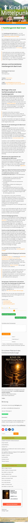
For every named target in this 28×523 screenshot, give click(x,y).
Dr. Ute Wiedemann (12, 476)
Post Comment (6, 334)
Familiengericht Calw (20, 317)
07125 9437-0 (9, 78)
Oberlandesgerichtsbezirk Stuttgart (11, 36)
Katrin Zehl (10, 472)
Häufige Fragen (5, 510)
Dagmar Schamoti (6, 455)
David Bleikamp (5, 444)
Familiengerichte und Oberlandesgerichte (10, 308)
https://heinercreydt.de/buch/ (8, 395)
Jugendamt (23, 165)
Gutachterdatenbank (7, 302)
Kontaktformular (19, 422)
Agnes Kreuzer (8, 468)
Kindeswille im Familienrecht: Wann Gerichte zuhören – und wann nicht (14, 449)
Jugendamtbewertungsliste (9, 304)
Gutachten (4, 220)
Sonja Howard (5, 442)
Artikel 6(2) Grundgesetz (7, 256)
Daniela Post (4, 446)
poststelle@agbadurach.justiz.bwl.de (13, 82)
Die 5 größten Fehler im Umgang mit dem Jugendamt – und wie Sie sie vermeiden (14, 452)
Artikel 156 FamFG (14, 265)
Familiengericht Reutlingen (9, 314)
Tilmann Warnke (5, 461)
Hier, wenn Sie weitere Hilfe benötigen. (15, 290)
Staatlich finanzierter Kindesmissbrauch (10, 440)
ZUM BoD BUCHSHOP (11, 504)
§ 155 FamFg (19, 47)
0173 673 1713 (5, 414)
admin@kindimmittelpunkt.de (13, 408)
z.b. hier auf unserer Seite (18, 138)
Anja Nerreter (8, 480)
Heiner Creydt (5, 307)
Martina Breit (8, 474)
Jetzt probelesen (14, 498)
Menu (14, 23)
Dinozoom (7, 520)
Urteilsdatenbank (6, 301)
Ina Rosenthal (5, 457)
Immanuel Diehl (12, 470)
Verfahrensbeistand (11, 103)
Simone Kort (9, 484)
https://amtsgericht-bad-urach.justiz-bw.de (15, 83)
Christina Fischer (5, 459)
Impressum (4, 509)
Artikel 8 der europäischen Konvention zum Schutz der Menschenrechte (14, 258)
